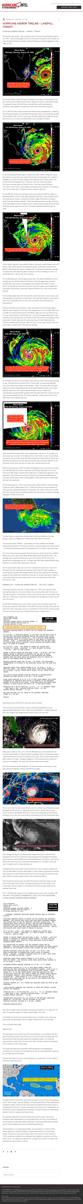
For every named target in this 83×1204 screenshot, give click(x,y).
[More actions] (59, 19)
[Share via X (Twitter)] (7, 1151)
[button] (69, 7)
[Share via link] (15, 1151)
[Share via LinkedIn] (11, 1151)
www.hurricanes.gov (39, 1193)
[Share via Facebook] (3, 1151)
